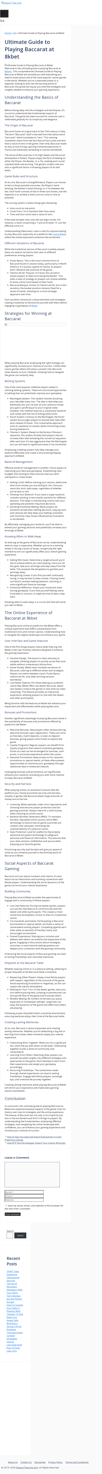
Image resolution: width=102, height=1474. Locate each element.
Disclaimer (40, 1462)
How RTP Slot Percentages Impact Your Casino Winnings (36, 1142)
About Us (13, 1462)
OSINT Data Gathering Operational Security (13, 1276)
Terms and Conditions (77, 1462)
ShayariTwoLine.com (27, 1467)
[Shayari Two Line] (15, 5)
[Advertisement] (15, 1408)
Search (10, 1231)
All (14, 33)
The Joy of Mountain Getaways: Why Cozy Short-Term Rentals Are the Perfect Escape (15, 1293)
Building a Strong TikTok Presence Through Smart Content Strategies (15, 1331)
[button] (2, 21)
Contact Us (26, 1462)
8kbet (34, 305)
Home (8, 33)
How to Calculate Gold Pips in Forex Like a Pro (14, 1346)
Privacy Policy (55, 1462)
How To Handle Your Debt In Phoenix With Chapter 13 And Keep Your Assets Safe (15, 1313)
